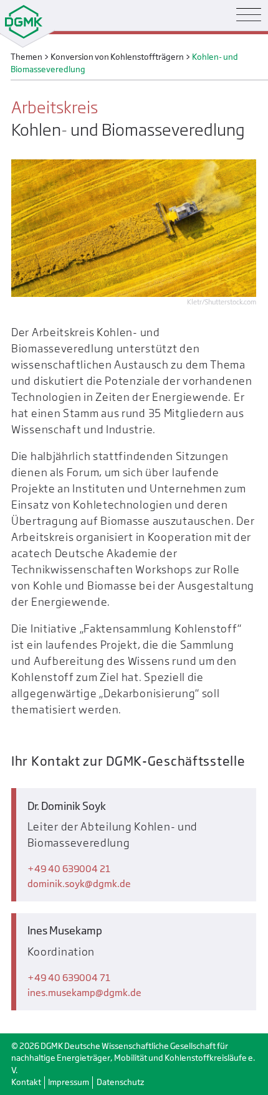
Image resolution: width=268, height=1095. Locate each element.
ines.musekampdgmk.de (84, 993)
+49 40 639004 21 (68, 869)
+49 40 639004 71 (68, 978)
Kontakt (26, 1082)
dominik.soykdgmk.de (79, 884)
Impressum (68, 1082)
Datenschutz (120, 1082)
